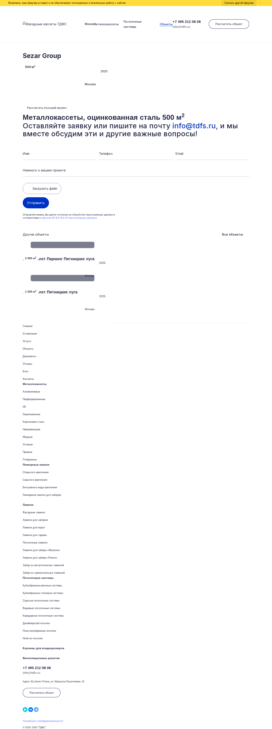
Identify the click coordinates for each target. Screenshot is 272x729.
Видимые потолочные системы (41, 608)
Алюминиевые (31, 391)
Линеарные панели (36, 464)
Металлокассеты (106, 24)
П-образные (30, 459)
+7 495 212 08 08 (187, 22)
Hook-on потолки (33, 638)
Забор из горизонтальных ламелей (44, 572)
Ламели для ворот (34, 527)
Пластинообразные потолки (39, 630)
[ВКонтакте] (30, 709)
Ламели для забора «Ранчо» (40, 557)
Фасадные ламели (34, 512)
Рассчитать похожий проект (47, 107)
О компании (30, 333)
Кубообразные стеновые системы (43, 593)
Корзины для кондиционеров (43, 648)
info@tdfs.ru (181, 26)
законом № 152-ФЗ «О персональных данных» (69, 217)
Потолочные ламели (35, 542)
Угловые (28, 444)
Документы (29, 356)
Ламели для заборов (35, 519)
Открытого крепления (36, 472)
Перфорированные (34, 399)
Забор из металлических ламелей (43, 565)
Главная (27, 326)
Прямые (27, 452)
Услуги (27, 341)
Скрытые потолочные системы (41, 600)
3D (24, 406)
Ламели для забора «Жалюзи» (41, 550)
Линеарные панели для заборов (42, 494)
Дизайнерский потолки (36, 623)
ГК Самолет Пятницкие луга (50, 292)
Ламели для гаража (35, 535)
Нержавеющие (31, 429)
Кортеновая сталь (33, 421)
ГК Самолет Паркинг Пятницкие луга (58, 259)
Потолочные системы (38, 577)
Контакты (28, 378)
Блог (25, 371)
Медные (27, 436)
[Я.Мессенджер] (25, 709)
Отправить (36, 203)
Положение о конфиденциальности (43, 721)
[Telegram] (36, 709)
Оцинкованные (31, 414)
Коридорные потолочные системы (43, 615)
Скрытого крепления (35, 479)
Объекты (166, 24)
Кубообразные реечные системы (42, 585)
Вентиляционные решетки (41, 658)
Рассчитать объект (229, 24)
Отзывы (27, 363)
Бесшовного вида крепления (40, 487)
